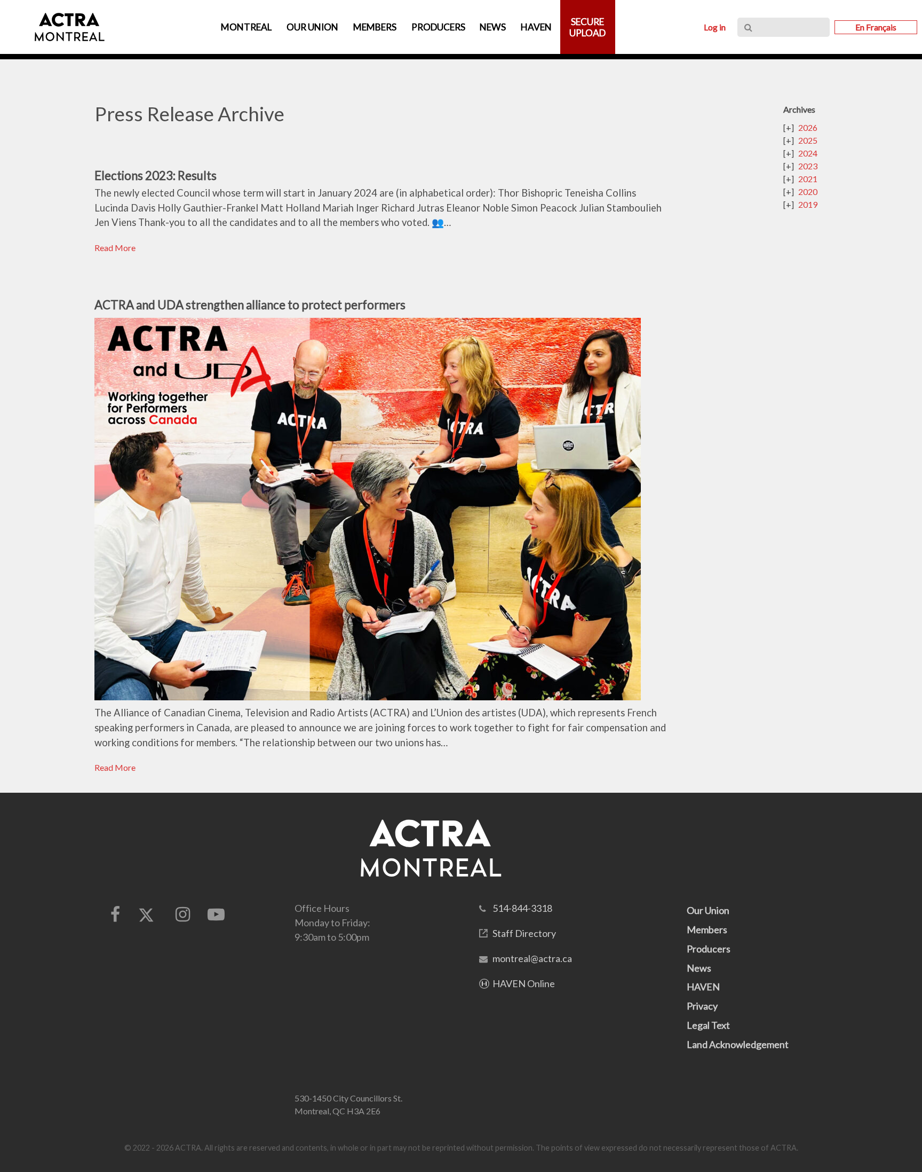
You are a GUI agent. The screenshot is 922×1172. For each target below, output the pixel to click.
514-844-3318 (522, 908)
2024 (807, 153)
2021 (807, 179)
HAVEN (703, 987)
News (699, 968)
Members (707, 929)
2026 (807, 127)
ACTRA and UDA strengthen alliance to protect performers (250, 305)
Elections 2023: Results (155, 175)
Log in (715, 27)
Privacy (702, 1006)
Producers (708, 949)
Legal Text (708, 1025)
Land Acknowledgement (738, 1044)
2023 (807, 166)
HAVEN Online (523, 983)
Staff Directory (524, 933)
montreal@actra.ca (532, 958)
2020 (807, 191)
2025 (807, 140)
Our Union (708, 910)
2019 (807, 204)
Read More (115, 248)
